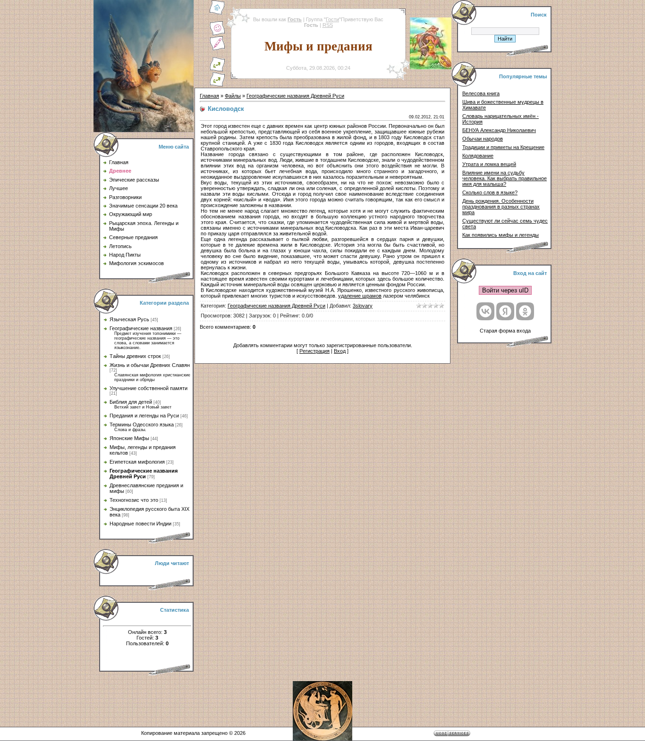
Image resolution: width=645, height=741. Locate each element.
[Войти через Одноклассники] (525, 311)
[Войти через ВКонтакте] (485, 311)
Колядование (477, 155)
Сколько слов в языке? (490, 192)
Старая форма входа (505, 330)
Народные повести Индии (140, 523)
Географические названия (141, 328)
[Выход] (217, 70)
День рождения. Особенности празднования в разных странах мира (501, 206)
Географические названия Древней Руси (144, 473)
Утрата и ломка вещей (489, 164)
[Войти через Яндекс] (505, 311)
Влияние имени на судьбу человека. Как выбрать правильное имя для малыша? (504, 178)
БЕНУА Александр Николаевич (499, 130)
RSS (327, 25)
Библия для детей (131, 402)
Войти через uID (505, 290)
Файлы (233, 96)
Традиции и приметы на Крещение (503, 147)
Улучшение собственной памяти (148, 388)
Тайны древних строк (135, 356)
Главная (209, 96)
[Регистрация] (217, 49)
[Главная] (217, 13)
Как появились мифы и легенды (500, 235)
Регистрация (314, 351)
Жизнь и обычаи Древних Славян (150, 365)
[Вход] (217, 85)
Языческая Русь (129, 319)
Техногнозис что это (134, 500)
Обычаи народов (482, 139)
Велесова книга (481, 93)
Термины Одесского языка (142, 424)
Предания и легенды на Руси (144, 415)
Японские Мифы (129, 438)
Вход (340, 351)
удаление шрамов (360, 296)
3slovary (363, 305)
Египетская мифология (137, 462)
